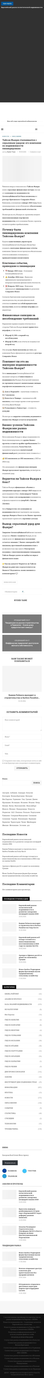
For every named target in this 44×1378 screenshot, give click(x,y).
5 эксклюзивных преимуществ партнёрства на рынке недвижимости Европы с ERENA (22, 1318)
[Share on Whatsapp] (35, 592)
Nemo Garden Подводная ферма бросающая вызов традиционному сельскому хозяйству (20, 874)
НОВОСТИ (23, 1098)
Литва (11, 806)
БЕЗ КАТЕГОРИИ (23, 1009)
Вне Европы (7, 799)
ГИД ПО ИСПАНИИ (23, 1040)
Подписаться (10, 1163)
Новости (31, 809)
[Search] (41, 129)
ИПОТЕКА (23, 1092)
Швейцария (31, 822)
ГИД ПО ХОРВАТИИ (23, 1061)
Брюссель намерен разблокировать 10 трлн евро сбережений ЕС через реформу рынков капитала (30, 1213)
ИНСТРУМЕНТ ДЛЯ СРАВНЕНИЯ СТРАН (23, 1082)
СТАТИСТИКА (23, 1113)
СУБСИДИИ (23, 1118)
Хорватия (6, 822)
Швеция (5, 825)
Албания (13, 793)
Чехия (23, 822)
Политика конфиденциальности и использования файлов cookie (22, 1333)
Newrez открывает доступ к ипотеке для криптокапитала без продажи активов (30, 1271)
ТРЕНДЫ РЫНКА (23, 1129)
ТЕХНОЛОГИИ (23, 1123)
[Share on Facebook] (26, 592)
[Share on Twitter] (28, 592)
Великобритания (10, 582)
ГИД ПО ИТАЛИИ (23, 1046)
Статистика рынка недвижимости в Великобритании (22, 1344)
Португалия (35, 812)
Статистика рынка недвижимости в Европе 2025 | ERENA (22, 1351)
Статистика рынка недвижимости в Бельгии (22, 1340)
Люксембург (31, 806)
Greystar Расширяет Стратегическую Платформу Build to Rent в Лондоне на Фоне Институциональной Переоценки (30, 1232)
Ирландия (6, 802)
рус (28, 825)
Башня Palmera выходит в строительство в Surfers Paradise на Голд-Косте (19, 850)
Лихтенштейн (20, 806)
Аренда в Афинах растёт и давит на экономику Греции (30, 957)
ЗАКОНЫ (23, 1077)
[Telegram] (32, 129)
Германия (17, 799)
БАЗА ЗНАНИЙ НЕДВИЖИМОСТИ (23, 1004)
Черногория (15, 822)
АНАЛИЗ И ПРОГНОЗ (23, 999)
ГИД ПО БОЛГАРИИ (23, 1025)
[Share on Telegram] (37, 592)
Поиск (4, 779)
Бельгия (29, 793)
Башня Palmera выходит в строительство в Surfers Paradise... (22, 696)
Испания (24, 802)
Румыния (6, 815)
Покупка (18, 812)
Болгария (6, 796)
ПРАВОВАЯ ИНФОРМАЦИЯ (22, 1337)
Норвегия (6, 812)
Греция (29, 799)
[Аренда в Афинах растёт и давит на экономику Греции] (9, 959)
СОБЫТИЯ (23, 1108)
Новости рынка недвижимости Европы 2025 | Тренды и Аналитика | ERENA (22, 1328)
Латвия (5, 806)
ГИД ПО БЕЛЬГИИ (23, 1020)
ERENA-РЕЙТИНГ (23, 994)
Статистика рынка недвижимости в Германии (22, 1348)
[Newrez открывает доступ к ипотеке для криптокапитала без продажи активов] (9, 1272)
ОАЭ (12, 812)
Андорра (21, 793)
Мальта (5, 809)
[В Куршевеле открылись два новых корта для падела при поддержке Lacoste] (9, 1287)
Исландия (16, 802)
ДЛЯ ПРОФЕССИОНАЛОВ (23, 1072)
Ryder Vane (11, 152)
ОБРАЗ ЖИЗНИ (23, 1103)
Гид (23, 799)
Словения (6, 819)
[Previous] (15, 3)
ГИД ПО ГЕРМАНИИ (23, 1035)
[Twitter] (30, 129)
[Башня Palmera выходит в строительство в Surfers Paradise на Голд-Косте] (22, 679)
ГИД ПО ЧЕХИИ (23, 1066)
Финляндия (23, 819)
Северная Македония (19, 815)
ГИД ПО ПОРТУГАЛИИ (23, 1051)
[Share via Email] (39, 592)
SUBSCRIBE (33, 1371)
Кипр (38, 802)
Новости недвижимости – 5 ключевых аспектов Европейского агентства (22, 1323)
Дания (35, 799)
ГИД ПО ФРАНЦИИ (23, 1056)
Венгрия (29, 796)
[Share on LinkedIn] (33, 592)
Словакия (32, 815)
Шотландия (14, 825)
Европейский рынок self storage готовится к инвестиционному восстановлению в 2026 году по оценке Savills (21, 858)
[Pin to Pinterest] (30, 592)
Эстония (22, 825)
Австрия (5, 793)
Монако (12, 809)
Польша (26, 812)
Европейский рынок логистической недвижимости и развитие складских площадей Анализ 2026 (21, 841)
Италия (32, 802)
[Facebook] (28, 129)
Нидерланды (21, 809)
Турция (14, 819)
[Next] (18, 3)
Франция (32, 819)
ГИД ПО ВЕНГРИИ (23, 1030)
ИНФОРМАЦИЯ (23, 1087)
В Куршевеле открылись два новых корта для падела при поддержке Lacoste (29, 1287)
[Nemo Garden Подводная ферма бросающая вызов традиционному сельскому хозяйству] (9, 973)
